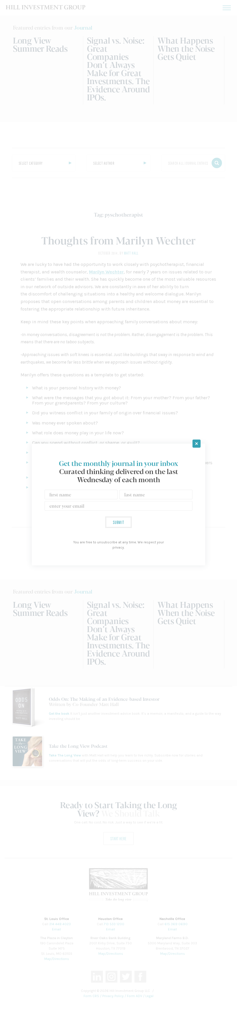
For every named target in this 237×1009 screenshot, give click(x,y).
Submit (118, 522)
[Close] (196, 444)
